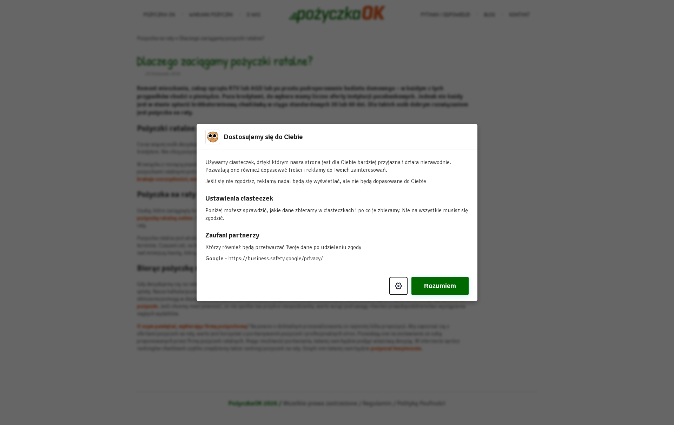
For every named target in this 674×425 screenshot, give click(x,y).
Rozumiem (440, 285)
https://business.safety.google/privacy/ (275, 258)
